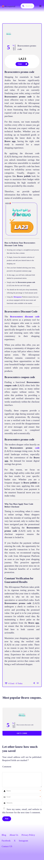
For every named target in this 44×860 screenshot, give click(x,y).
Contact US (7, 846)
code (37, 448)
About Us (13, 835)
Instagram (23, 840)
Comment (6, 766)
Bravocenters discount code (25, 725)
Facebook (6, 840)
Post (6, 819)
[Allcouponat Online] (9, 6)
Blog (4, 835)
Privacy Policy (28, 835)
